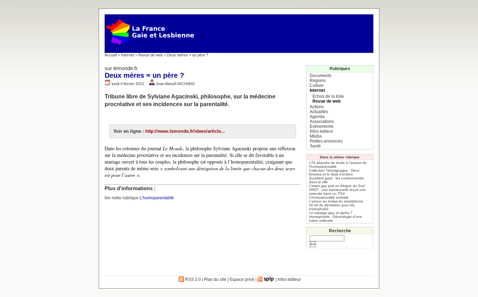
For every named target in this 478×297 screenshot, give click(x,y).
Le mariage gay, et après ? (330, 213)
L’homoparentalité (157, 197)
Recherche (340, 230)
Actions (317, 106)
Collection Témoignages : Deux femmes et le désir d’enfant (334, 172)
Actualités (319, 111)
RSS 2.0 (192, 279)
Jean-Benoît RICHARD (175, 84)
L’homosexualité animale (329, 197)
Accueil (111, 55)
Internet (127, 55)
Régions (318, 80)
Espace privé (242, 279)
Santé (315, 146)
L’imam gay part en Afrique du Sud (337, 186)
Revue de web (150, 55)
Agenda (317, 116)
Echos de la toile (328, 96)
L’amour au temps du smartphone (336, 201)
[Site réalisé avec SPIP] (266, 279)
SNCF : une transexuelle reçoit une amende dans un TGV (337, 191)
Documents (320, 75)
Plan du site (215, 279)
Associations (322, 121)
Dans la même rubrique (340, 157)
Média (316, 136)
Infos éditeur (321, 131)
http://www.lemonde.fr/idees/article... (185, 131)
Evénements (321, 126)
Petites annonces (326, 141)
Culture (317, 85)
